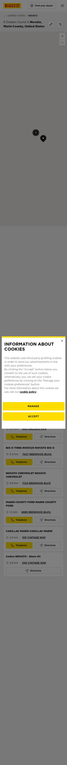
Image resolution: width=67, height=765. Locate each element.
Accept (33, 416)
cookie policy (28, 391)
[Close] (62, 340)
